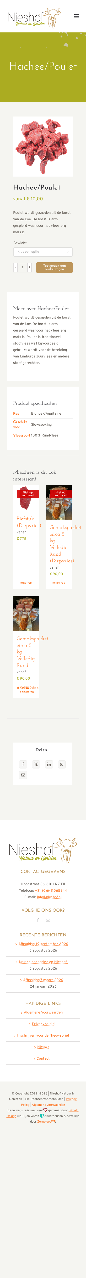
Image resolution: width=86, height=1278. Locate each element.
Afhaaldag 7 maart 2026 (43, 980)
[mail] (48, 920)
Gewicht (20, 243)
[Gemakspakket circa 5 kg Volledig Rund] (26, 613)
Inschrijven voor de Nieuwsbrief (43, 1035)
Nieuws (43, 1047)
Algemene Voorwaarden (43, 1012)
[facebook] (38, 920)
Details (27, 583)
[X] (36, 764)
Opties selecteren (23, 690)
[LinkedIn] (49, 764)
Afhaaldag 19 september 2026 (43, 944)
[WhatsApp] (62, 764)
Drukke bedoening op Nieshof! (43, 962)
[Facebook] (23, 764)
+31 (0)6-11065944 (51, 891)
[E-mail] (23, 775)
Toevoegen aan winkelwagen (54, 267)
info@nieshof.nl (49, 897)
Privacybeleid (43, 1024)
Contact (43, 1059)
